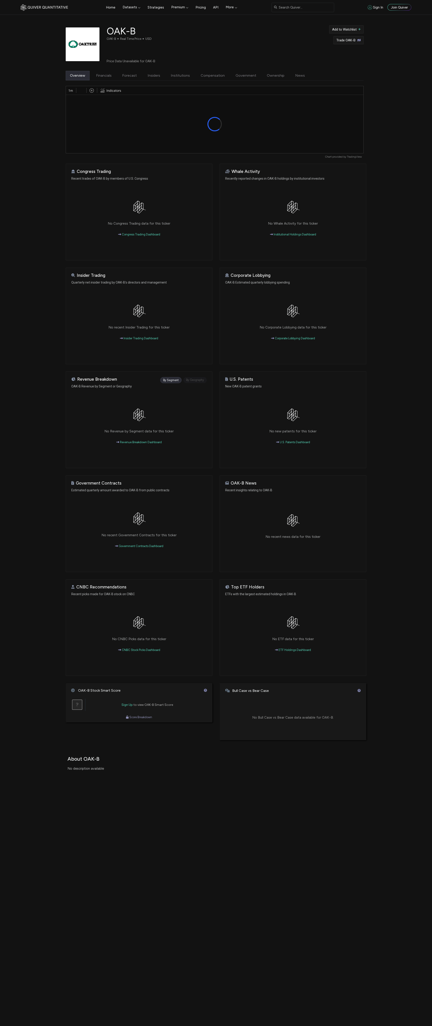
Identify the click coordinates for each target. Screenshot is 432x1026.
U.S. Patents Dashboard (294, 442)
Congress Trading (94, 171)
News (300, 75)
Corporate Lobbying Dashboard (294, 338)
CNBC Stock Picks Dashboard (140, 650)
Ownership (275, 75)
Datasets (130, 7)
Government (246, 75)
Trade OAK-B (346, 40)
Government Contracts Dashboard (140, 546)
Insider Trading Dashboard (140, 338)
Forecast (129, 75)
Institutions (180, 75)
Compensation (213, 75)
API (215, 7)
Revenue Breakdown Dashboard (140, 442)
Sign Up (127, 705)
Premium (178, 7)
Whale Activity (246, 171)
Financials (104, 75)
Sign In (378, 7)
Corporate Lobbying (250, 275)
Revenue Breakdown (97, 379)
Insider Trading (91, 275)
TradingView (354, 156)
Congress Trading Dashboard (140, 234)
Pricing (201, 7)
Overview (77, 75)
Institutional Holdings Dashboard (294, 234)
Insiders (154, 75)
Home (110, 7)
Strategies (156, 7)
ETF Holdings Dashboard (294, 650)
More (230, 7)
